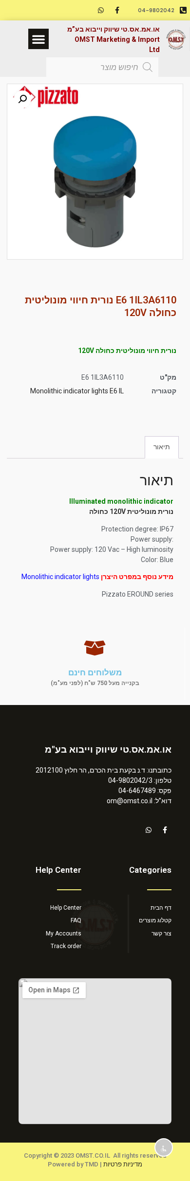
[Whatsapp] (101, 10)
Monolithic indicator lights (60, 577)
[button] (38, 39)
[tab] (162, 447)
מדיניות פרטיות (122, 1164)
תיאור (161, 447)
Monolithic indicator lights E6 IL (77, 391)
